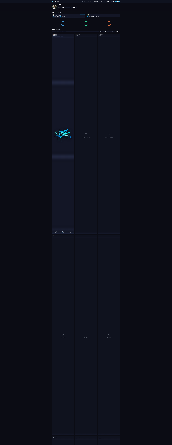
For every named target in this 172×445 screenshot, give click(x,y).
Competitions (107, 1)
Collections (89, 1)
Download (117, 1)
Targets (102, 1)
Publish (113, 1)
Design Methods (96, 1)
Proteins (84, 1)
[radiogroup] (115, 31)
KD (101, 31)
